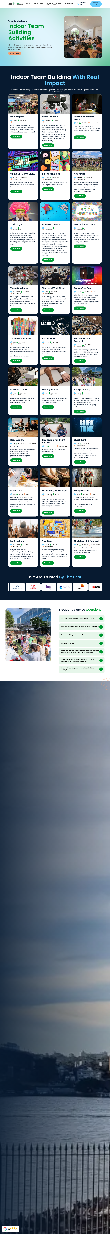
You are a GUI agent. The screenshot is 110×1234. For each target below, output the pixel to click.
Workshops (49, 3)
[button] (81, 618)
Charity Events (38, 3)
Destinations (69, 3)
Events (28, 3)
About (48, 4)
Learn (54, 4)
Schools (58, 3)
